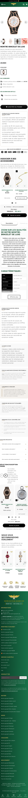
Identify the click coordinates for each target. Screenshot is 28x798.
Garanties (18, 784)
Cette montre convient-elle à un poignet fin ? (11, 443)
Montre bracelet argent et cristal (20, 570)
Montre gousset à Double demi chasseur (10, 711)
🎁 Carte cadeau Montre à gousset (9, 653)
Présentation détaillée (11, 95)
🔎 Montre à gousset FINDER (8, 650)
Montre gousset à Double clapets (9, 706)
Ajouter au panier (15, 215)
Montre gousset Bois (6, 753)
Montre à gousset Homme (7, 632)
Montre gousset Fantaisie (7, 731)
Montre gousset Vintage (7, 718)
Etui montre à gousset (6, 645)
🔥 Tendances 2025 (6, 629)
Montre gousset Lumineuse (7, 734)
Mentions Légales (6, 783)
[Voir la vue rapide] (4, 564)
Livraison (24, 784)
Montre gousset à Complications (9, 770)
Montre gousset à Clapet (7, 703)
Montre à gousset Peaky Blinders (9, 637)
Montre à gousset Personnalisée (8, 640)
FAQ (2, 670)
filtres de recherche (13, 621)
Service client (6, 612)
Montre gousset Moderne (7, 723)
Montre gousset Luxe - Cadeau (8, 720)
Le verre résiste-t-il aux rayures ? (9, 454)
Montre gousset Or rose (6, 748)
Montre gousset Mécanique (7, 763)
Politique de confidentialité (10, 684)
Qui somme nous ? (5, 665)
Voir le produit (22, 514)
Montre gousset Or (5, 743)
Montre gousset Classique (7, 726)
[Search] (23, 4)
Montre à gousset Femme (7, 634)
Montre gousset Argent (6, 745)
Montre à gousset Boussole (7, 776)
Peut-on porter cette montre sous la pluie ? (11, 459)
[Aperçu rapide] (3, 186)
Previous (2, 22)
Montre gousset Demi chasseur (8, 709)
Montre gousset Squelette (7, 698)
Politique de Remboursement (8, 784)
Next (26, 22)
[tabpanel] (3, 41)
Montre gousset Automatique (8, 765)
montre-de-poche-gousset (12, 790)
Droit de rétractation (15, 786)
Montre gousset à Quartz (7, 768)
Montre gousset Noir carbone (8, 740)
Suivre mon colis (5, 659)
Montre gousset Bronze (6, 751)
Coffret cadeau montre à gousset (9, 642)
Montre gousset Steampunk (7, 728)
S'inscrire (23, 677)
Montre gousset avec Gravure (8, 756)
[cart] (26, 4)
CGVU (8, 786)
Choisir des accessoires (10, 99)
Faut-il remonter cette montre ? (8, 449)
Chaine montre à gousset (7, 648)
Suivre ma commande (8, 610)
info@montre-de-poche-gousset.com (11, 613)
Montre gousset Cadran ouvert (8, 701)
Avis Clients (4, 667)
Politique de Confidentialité (18, 783)
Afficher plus (14, 297)
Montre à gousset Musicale (7, 773)
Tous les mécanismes (6, 778)
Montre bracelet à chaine (8, 570)
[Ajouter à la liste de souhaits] (10, 186)
